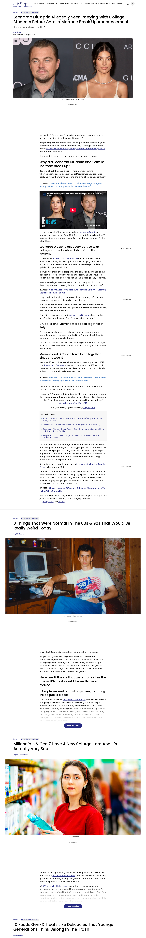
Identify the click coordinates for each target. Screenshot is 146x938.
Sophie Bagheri (19, 534)
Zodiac (41, 4)
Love (36, 4)
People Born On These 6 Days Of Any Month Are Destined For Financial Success (71, 436)
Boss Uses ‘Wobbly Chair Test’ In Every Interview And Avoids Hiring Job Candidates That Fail (73, 430)
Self (57, 4)
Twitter (61, 501)
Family (61, 4)
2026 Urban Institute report (54, 886)
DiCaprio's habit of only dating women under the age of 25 (75, 148)
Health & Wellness (90, 4)
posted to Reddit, (87, 232)
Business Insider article (64, 875)
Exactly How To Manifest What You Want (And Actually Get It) (71, 425)
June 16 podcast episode (65, 258)
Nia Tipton (17, 32)
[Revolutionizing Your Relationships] (22, 4)
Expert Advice (117, 4)
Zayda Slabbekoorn (21, 755)
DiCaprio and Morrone (79, 315)
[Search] (127, 3)
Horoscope (49, 4)
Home (15, 12)
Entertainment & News (73, 4)
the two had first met (53, 365)
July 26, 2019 (89, 407)
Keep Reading (73, 725)
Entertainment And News (30, 12)
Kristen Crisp (18, 935)
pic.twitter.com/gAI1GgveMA (73, 403)
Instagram (48, 501)
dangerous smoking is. (74, 699)
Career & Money (104, 4)
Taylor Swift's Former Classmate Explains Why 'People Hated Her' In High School (73, 419)
